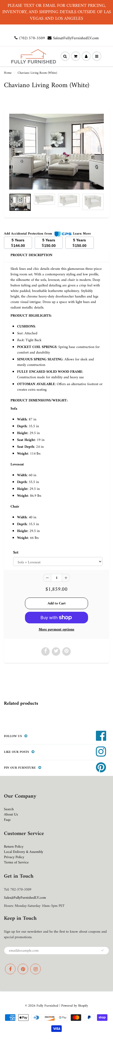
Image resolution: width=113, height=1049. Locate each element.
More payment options (56, 629)
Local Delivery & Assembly (23, 852)
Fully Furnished (48, 1006)
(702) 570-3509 (32, 38)
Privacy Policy (14, 857)
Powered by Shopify (74, 1006)
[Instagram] (35, 969)
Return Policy (13, 846)
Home (8, 73)
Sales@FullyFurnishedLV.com (76, 38)
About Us (11, 814)
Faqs (7, 820)
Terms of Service (16, 862)
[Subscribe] (102, 950)
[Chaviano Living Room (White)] (56, 151)
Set (15, 553)
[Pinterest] (23, 969)
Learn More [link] (82, 234)
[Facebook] (10, 969)
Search (9, 809)
